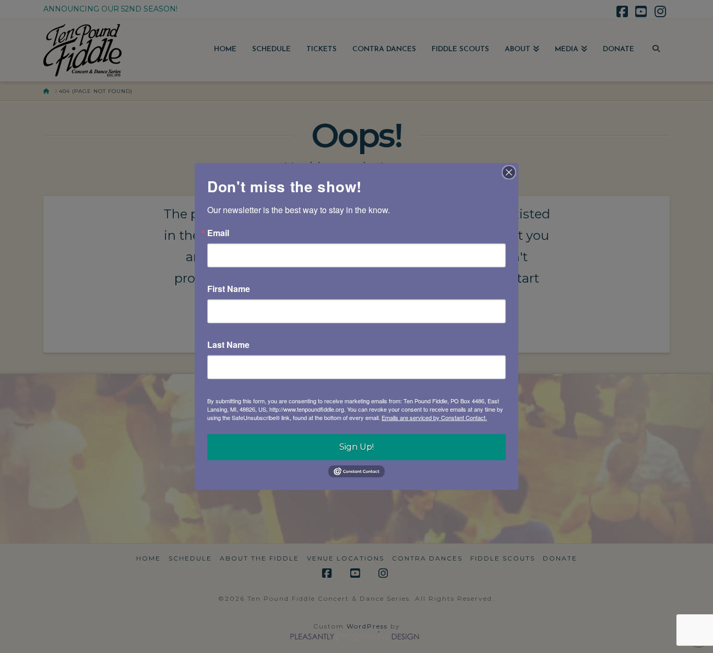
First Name (228, 289)
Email (218, 233)
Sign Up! (356, 447)
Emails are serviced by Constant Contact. (434, 417)
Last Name (228, 345)
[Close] (509, 172)
